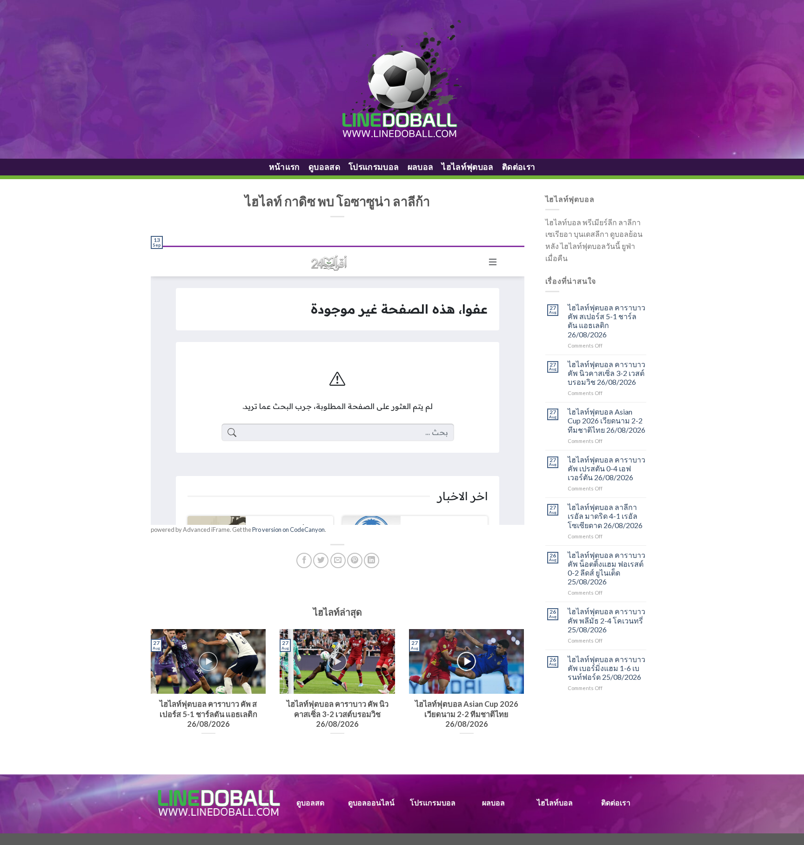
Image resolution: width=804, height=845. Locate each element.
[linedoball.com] (402, 79)
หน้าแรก (284, 167)
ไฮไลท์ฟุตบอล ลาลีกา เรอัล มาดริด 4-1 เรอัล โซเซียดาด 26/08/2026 (605, 516)
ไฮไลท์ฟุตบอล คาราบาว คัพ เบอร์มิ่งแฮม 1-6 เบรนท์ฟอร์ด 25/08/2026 (606, 668)
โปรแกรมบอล (373, 167)
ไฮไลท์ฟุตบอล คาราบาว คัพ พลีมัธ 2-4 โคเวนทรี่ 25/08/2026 (606, 620)
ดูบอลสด (324, 167)
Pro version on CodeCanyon (288, 529)
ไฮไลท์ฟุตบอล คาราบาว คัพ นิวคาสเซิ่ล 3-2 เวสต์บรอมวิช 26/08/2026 (606, 373)
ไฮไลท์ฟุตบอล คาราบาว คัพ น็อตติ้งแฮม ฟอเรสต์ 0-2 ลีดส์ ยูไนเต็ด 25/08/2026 (606, 568)
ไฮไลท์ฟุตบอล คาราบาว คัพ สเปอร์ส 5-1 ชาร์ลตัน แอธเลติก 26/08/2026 (606, 321)
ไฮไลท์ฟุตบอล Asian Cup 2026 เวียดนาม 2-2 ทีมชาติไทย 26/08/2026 (606, 420)
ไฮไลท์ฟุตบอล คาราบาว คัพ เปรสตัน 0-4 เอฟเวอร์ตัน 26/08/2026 (606, 468)
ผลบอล (421, 167)
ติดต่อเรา (518, 167)
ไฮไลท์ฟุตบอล (468, 167)
